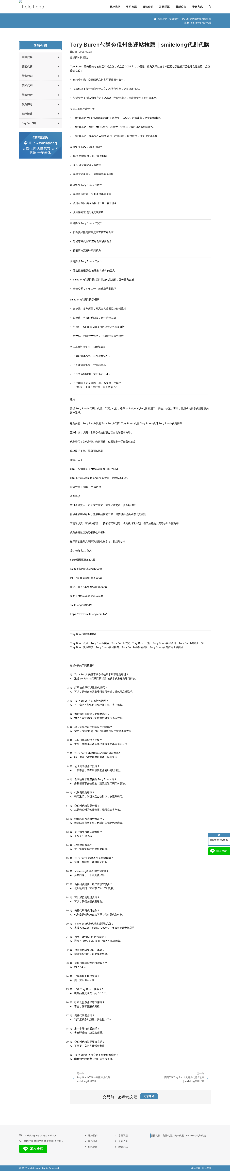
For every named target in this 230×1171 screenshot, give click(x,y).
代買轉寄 (27, 104)
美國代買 (27, 66)
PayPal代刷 (29, 123)
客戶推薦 (131, 6)
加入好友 (36, 1148)
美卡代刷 (27, 76)
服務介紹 (148, 6)
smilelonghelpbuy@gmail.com (41, 1135)
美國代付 (173, 18)
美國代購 (27, 57)
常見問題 (164, 6)
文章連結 (149, 1096)
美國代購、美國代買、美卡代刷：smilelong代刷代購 (178, 1135)
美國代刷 (27, 85)
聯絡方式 (197, 6)
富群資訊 (206, 1168)
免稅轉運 (27, 113)
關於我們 (115, 6)
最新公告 (181, 6)
